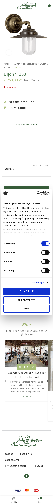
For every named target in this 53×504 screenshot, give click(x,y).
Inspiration (26, 367)
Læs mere (26, 397)
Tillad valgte (26, 300)
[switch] (45, 252)
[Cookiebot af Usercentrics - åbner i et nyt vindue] (37, 193)
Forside (7, 64)
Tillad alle (27, 291)
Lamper (17, 64)
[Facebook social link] (26, 476)
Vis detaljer (38, 282)
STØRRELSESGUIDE (21, 102)
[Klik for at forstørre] (9, 52)
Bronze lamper (30, 64)
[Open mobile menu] (4, 6)
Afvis (26, 308)
